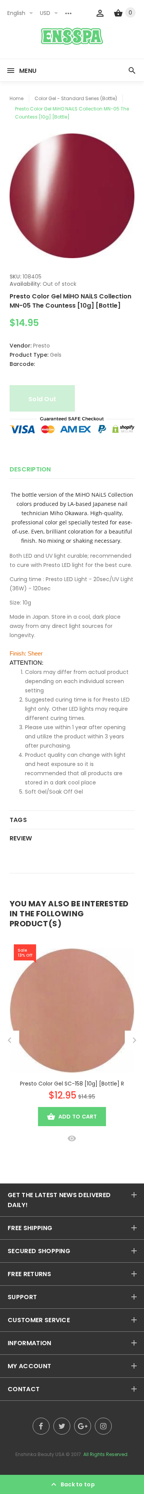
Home (16, 98)
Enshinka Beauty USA (40, 1454)
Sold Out (42, 399)
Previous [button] (9, 1040)
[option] (72, 195)
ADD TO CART (77, 1116)
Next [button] (134, 1040)
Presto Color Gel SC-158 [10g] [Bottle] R (72, 1083)
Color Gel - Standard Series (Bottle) (76, 98)
